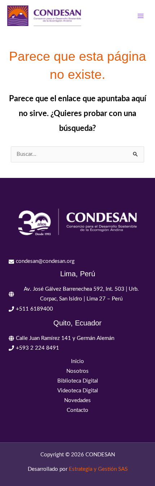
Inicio (77, 361)
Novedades (77, 400)
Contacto (77, 410)
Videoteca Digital (77, 390)
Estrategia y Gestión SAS (98, 469)
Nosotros (77, 371)
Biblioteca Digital (77, 381)
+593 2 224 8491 (37, 348)
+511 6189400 (34, 309)
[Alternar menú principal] (140, 15)
